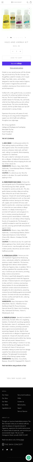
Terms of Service (22, 411)
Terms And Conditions (24, 395)
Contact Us (21, 402)
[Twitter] (7, 449)
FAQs (19, 398)
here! (22, 440)
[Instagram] (11, 449)
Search (19, 408)
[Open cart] (30, 2)
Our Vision (5, 395)
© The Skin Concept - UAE (16, 457)
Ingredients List (6, 408)
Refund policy (22, 405)
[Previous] (7, 37)
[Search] (27, 2)
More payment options (16, 68)
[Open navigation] (2, 2)
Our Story (5, 398)
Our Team (5, 402)
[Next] (25, 37)
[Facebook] (3, 449)
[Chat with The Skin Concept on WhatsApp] (29, 458)
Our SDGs (5, 405)
